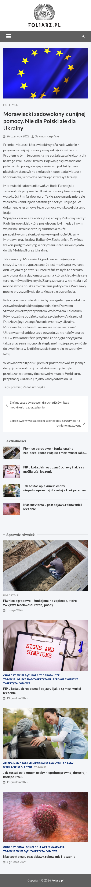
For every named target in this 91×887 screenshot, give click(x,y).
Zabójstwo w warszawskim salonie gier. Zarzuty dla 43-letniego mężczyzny (45, 423)
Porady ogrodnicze (45, 675)
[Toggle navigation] (8, 36)
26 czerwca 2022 (18, 136)
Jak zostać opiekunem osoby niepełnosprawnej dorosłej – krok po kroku (54, 488)
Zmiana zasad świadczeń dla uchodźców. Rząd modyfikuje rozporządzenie (39, 405)
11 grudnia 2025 (17, 782)
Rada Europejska (34, 387)
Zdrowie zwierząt (65, 679)
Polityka (10, 105)
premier (16, 387)
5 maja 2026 (15, 610)
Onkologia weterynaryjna (45, 847)
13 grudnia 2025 (17, 698)
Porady (68, 763)
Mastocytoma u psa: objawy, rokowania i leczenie (39, 856)
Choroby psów (13, 847)
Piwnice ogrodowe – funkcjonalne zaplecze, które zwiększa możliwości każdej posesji (55, 453)
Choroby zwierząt (16, 675)
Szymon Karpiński (47, 136)
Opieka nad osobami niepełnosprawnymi (32, 763)
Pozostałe (10, 595)
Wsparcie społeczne (17, 767)
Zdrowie (40, 767)
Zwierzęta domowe (16, 683)
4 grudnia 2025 (16, 862)
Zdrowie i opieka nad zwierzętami (27, 679)
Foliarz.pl (57, 880)
